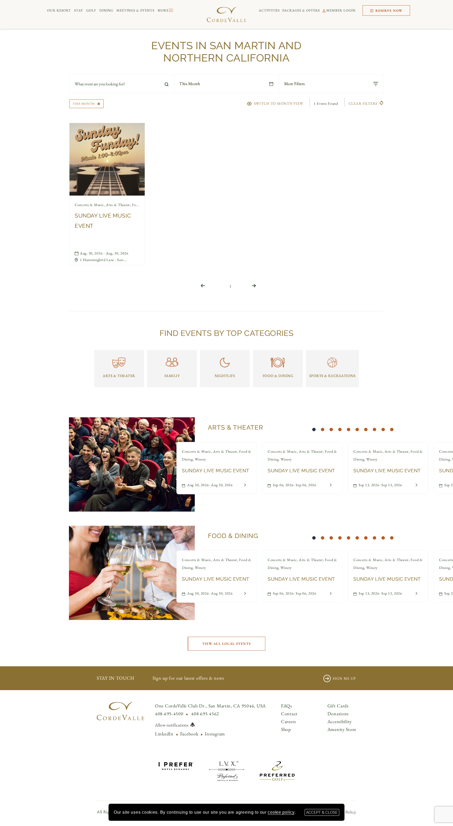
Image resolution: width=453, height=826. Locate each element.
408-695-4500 (169, 714)
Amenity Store (341, 729)
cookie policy (281, 812)
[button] (226, 644)
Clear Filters (363, 103)
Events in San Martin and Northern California (226, 51)
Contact (289, 714)
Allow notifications (171, 725)
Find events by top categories (226, 333)
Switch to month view (278, 103)
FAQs (286, 706)
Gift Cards (338, 706)
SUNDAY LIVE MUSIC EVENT (103, 220)
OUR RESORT (59, 10)
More (163, 10)
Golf (91, 10)
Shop (286, 729)
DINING (106, 10)
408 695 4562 (205, 714)
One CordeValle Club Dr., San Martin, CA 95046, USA (210, 706)
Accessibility (339, 721)
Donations (338, 714)
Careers (288, 721)
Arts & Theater (235, 427)
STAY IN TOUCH (115, 678)
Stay (78, 10)
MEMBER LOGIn (340, 10)
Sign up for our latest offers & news (188, 678)
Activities (269, 10)
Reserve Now (388, 10)
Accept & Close (322, 812)
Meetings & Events (135, 10)
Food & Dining (233, 536)
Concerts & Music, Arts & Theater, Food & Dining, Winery (107, 204)
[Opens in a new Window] (176, 765)
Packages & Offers (301, 10)
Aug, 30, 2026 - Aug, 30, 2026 (104, 253)
